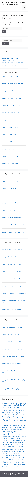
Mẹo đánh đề (14, 449)
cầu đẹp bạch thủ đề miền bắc (10, 112)
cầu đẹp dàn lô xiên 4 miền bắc (10, 203)
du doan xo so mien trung (18, 423)
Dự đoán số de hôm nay (15, 429)
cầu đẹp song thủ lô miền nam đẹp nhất (13, 286)
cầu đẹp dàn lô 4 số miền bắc (10, 156)
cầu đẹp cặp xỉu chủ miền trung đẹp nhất (13, 356)
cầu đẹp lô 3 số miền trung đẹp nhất (12, 389)
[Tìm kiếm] (4, 31)
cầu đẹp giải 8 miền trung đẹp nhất (11, 341)
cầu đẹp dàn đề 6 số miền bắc (10, 134)
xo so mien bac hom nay (11, 464)
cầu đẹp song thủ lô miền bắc (10, 91)
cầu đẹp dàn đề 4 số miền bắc (10, 127)
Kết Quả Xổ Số (18, 444)
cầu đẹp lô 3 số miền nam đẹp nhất (11, 309)
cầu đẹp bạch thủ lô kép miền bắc (11, 98)
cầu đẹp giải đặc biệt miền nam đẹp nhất (13, 257)
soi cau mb (6, 453)
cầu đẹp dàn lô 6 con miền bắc (10, 55)
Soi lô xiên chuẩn (16, 462)
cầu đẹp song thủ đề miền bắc (10, 120)
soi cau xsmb (15, 453)
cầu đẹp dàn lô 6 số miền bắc (10, 163)
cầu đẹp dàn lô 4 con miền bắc (10, 65)
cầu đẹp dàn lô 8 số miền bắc (10, 181)
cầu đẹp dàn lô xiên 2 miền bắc (10, 188)
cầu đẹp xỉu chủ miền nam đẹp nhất (12, 249)
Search (5, 43)
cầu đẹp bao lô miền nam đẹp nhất (11, 271)
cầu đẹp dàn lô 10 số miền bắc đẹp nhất (13, 225)
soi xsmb (22, 462)
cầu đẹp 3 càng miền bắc (9, 210)
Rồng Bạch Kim (19, 451)
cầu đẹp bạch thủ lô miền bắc (10, 76)
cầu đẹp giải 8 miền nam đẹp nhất (11, 264)
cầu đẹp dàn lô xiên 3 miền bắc (10, 195)
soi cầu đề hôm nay (9, 462)
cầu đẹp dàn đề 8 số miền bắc (10, 142)
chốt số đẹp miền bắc (12, 410)
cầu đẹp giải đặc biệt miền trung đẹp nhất (13, 334)
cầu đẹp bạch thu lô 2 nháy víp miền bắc (13, 62)
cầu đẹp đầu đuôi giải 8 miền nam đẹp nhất (14, 293)
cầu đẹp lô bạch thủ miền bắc (10, 58)
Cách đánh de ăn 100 (20, 414)
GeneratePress (18, 474)
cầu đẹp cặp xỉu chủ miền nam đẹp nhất (13, 279)
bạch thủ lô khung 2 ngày (7, 403)
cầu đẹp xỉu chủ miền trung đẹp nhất (12, 327)
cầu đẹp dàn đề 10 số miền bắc (10, 149)
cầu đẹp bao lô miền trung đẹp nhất (12, 349)
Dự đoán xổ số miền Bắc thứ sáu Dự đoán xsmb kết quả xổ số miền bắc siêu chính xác (13, 440)
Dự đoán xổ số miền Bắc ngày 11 (13, 436)
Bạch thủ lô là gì (17, 403)
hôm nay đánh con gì (8, 444)
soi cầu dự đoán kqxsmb (13, 455)
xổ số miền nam (17, 466)
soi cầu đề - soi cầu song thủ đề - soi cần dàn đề (14, 3)
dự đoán (12, 425)
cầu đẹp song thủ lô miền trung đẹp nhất (13, 363)
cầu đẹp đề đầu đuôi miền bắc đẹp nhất (13, 232)
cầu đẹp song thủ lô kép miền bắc (11, 105)
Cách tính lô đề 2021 (9, 414)
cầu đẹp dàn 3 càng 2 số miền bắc (11, 217)
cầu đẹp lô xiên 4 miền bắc (9, 60)
